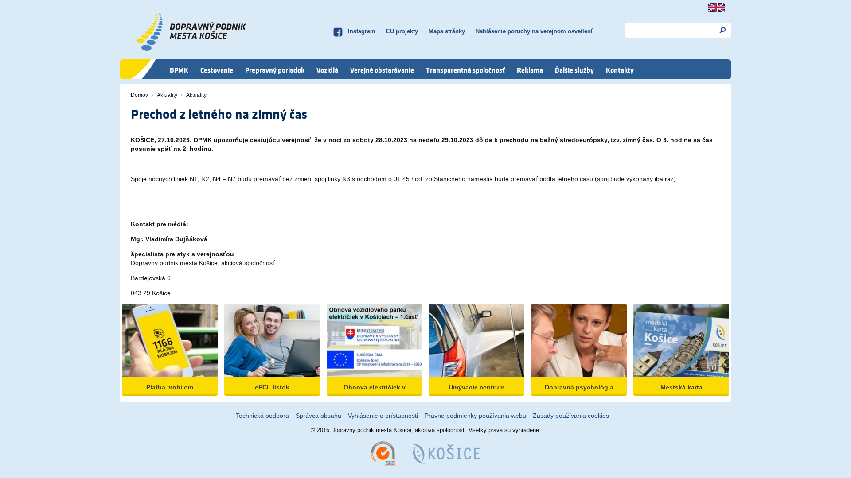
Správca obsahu (318, 415)
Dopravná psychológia (579, 387)
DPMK (179, 70)
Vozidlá (327, 70)
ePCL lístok (272, 387)
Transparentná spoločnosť (465, 70)
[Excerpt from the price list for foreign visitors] (716, 7)
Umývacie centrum (476, 387)
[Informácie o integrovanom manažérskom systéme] (383, 453)
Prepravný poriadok (274, 70)
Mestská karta (681, 387)
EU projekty (402, 31)
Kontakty (620, 70)
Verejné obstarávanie (382, 70)
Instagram (361, 31)
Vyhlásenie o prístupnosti (383, 415)
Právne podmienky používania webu (475, 415)
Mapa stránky (447, 31)
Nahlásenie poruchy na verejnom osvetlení (534, 31)
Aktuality (167, 95)
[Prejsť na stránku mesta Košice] (446, 453)
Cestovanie (216, 70)
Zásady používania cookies (571, 415)
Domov (139, 95)
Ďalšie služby (574, 70)
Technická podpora (262, 415)
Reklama (530, 70)
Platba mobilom (169, 387)
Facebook (338, 31)
